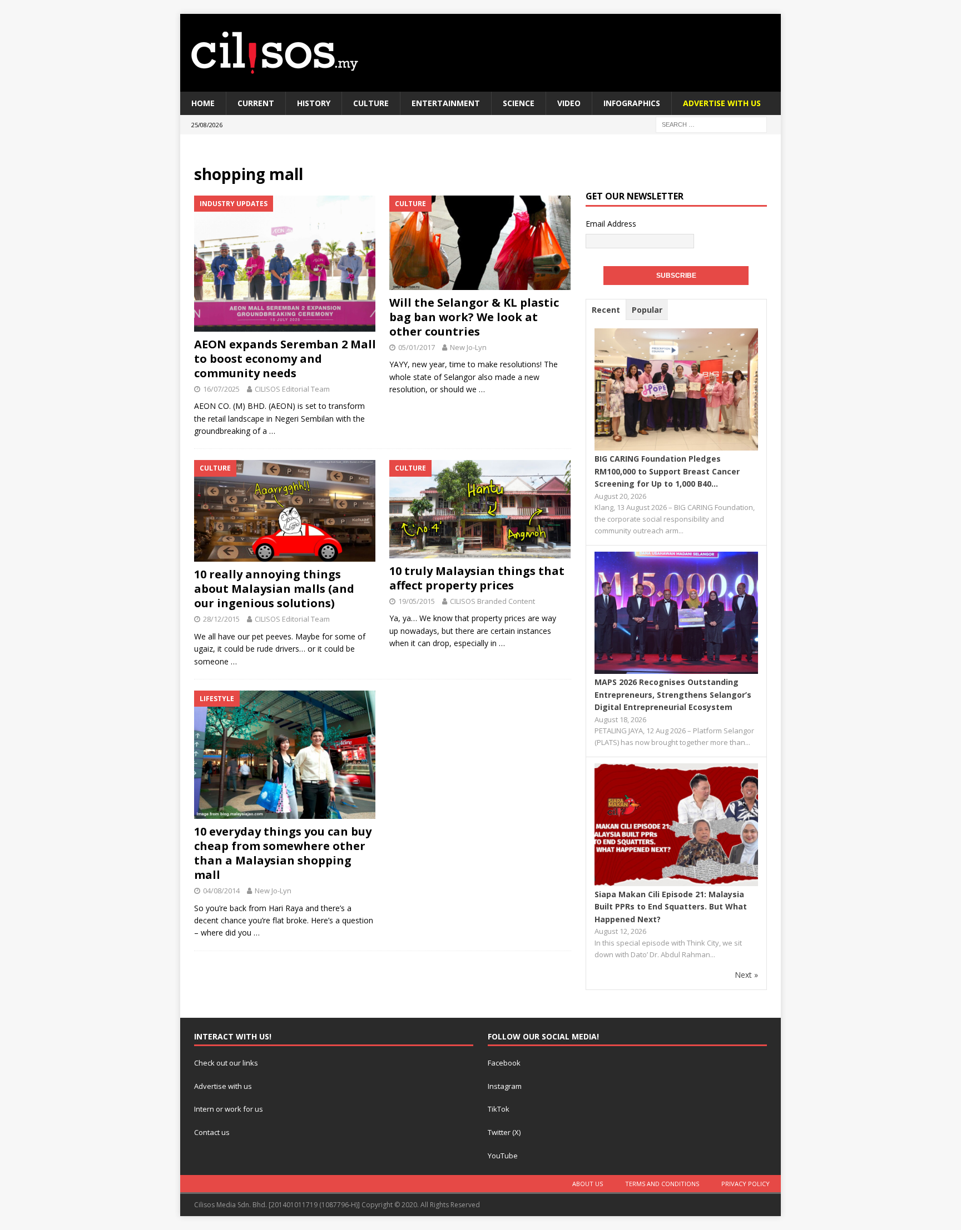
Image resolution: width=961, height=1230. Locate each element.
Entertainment (446, 103)
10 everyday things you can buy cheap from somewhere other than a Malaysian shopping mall (282, 853)
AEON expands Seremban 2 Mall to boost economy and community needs (285, 359)
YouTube (503, 1156)
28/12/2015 (221, 619)
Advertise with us (223, 1086)
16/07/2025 (221, 389)
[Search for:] (711, 124)
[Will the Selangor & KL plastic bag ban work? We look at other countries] (480, 243)
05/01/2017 (416, 347)
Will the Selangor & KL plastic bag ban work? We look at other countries (474, 317)
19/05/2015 (416, 601)
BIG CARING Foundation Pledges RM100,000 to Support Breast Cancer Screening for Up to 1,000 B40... (667, 471)
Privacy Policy (745, 1183)
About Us (587, 1183)
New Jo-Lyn (468, 347)
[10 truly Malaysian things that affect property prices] (480, 509)
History (313, 103)
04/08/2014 (221, 891)
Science (518, 103)
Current (255, 103)
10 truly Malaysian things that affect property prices (476, 578)
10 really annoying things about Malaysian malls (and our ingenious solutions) (274, 589)
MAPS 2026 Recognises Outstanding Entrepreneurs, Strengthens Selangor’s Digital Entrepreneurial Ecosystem (673, 694)
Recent (606, 309)
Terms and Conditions (662, 1183)
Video (569, 103)
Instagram (505, 1086)
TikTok (498, 1109)
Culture (371, 103)
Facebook (504, 1063)
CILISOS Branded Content (492, 601)
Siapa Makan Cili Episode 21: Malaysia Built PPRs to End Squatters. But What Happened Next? (671, 906)
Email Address (611, 223)
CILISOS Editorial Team (292, 389)
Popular (647, 309)
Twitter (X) (504, 1132)
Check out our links (226, 1063)
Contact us (212, 1132)
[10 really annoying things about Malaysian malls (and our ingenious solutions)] (285, 511)
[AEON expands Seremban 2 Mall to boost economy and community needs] (285, 264)
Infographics (631, 103)
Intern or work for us (228, 1109)
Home (203, 103)
